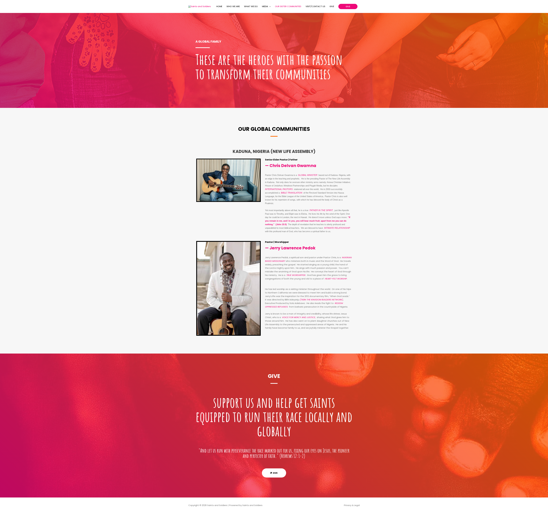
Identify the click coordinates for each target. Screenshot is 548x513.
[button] (347, 6)
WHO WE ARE (233, 6)
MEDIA (265, 6)
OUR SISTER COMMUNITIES (288, 6)
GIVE (332, 6)
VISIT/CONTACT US (315, 6)
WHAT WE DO (251, 6)
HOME (219, 6)
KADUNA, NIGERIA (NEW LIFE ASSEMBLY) (274, 151)
